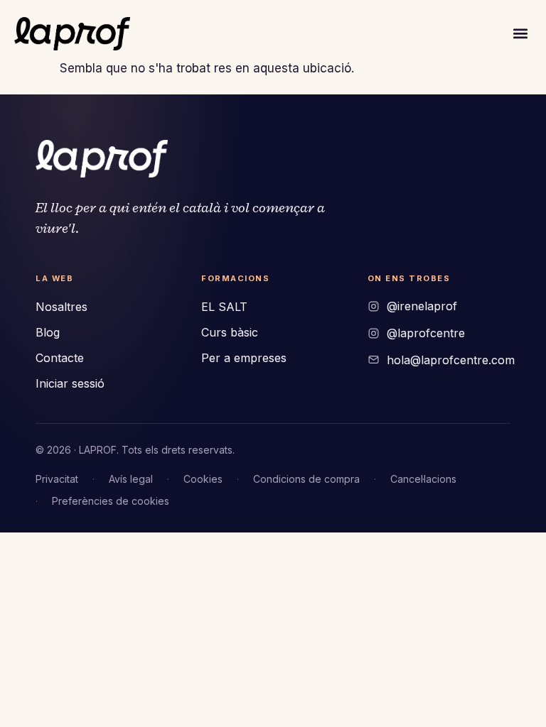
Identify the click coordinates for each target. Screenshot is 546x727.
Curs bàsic (229, 332)
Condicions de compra (306, 479)
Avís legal (131, 479)
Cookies (203, 479)
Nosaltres (61, 307)
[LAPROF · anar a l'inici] (102, 158)
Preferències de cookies (110, 501)
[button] (520, 33)
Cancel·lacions (423, 479)
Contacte (60, 358)
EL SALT (224, 307)
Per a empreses (244, 358)
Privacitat (57, 479)
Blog (48, 332)
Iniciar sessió (70, 383)
